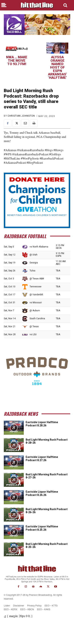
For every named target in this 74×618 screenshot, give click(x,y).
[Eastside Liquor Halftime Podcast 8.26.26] (14, 497)
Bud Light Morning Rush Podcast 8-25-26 (47, 545)
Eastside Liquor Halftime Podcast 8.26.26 (42, 493)
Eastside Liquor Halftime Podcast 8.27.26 (42, 458)
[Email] (25, 123)
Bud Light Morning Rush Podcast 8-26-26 (47, 511)
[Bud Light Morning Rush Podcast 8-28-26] (14, 445)
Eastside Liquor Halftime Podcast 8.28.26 (42, 424)
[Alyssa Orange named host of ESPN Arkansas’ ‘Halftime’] (57, 48)
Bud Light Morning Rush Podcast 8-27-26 (47, 476)
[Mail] (33, 586)
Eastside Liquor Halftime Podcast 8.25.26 (42, 528)
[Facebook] (7, 123)
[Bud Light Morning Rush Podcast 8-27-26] (14, 480)
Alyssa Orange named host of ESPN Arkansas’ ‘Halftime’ (57, 67)
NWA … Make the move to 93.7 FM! (16, 60)
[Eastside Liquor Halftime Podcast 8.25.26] (14, 532)
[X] (16, 123)
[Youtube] (55, 586)
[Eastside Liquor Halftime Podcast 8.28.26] (14, 428)
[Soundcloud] (40, 586)
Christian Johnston (21, 116)
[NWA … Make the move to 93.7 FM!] (17, 48)
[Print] (34, 123)
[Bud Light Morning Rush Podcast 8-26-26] (14, 515)
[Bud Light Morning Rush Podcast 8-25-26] (14, 549)
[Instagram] (26, 586)
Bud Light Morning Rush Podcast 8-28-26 (47, 441)
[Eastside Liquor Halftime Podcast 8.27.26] (14, 462)
